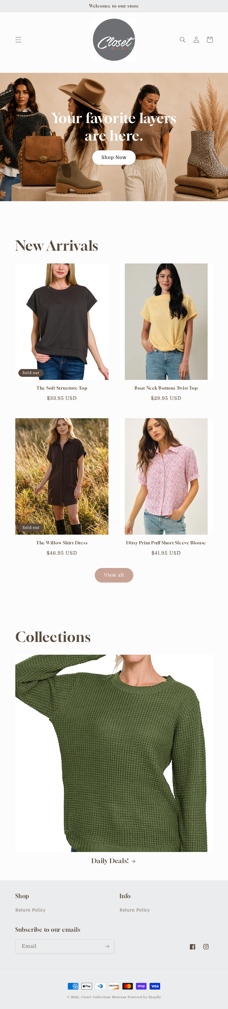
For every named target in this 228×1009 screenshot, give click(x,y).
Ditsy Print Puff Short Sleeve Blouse (166, 542)
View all (114, 575)
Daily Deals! (110, 860)
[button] (18, 39)
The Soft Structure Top (62, 388)
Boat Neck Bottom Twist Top (166, 388)
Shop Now (114, 157)
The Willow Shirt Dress (62, 542)
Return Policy (30, 910)
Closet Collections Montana (104, 997)
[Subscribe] (107, 946)
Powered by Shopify (144, 997)
